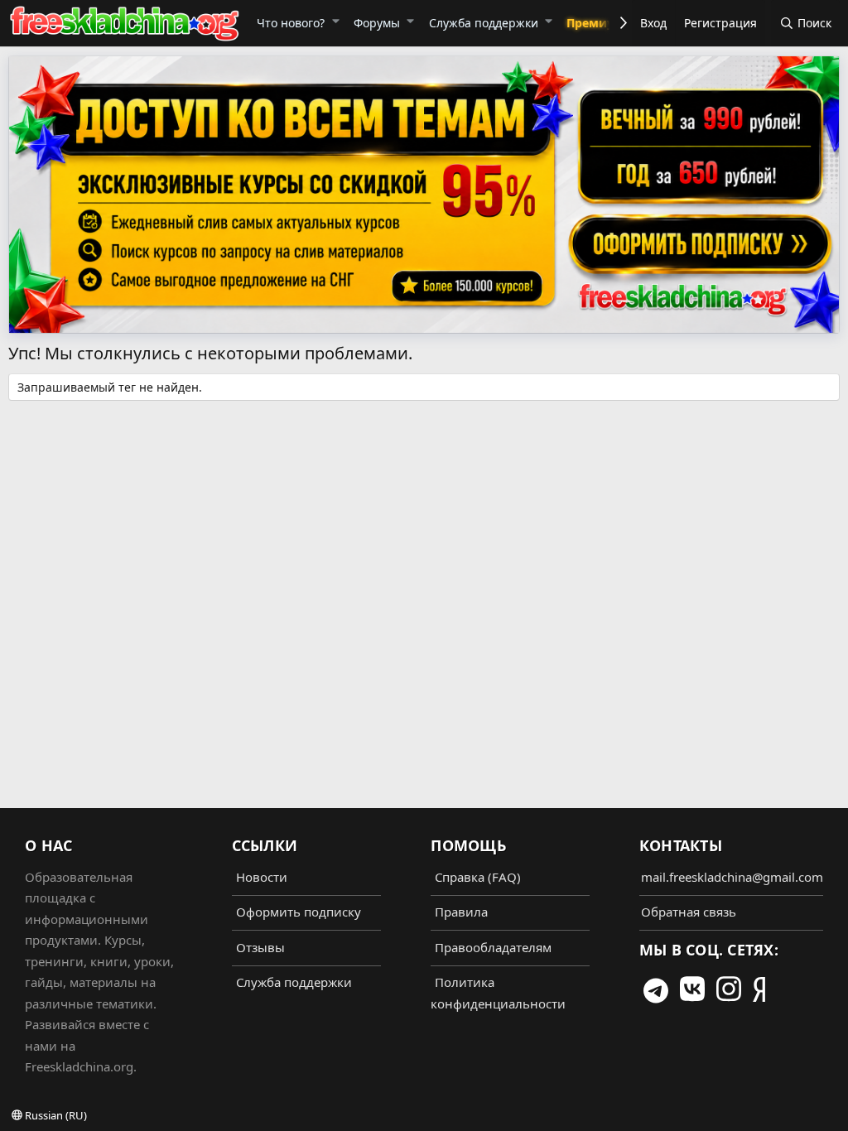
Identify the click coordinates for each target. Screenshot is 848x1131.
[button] (334, 20)
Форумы (377, 23)
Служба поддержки (483, 23)
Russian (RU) (54, 1115)
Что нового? (291, 23)
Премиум (595, 23)
